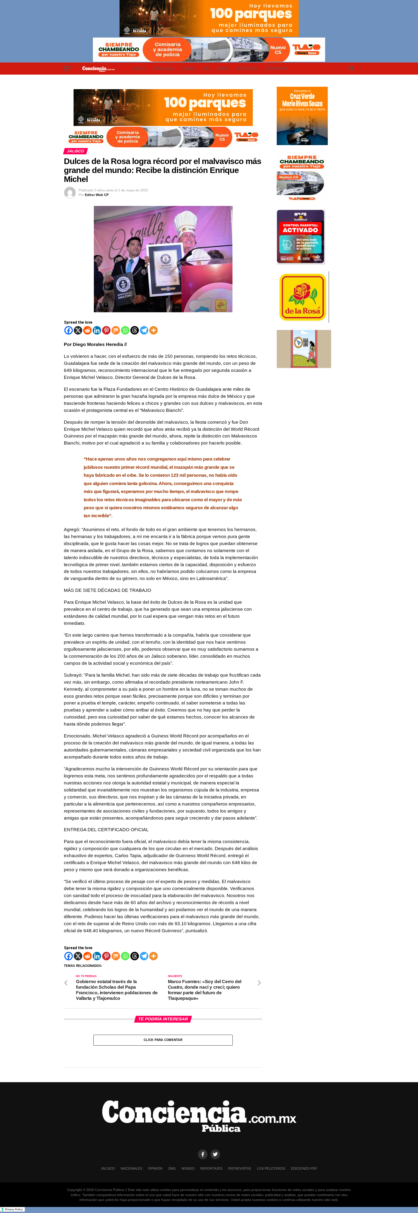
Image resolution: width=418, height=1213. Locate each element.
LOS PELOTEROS (271, 1168)
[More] (153, 330)
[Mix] (116, 330)
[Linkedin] (97, 330)
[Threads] (134, 330)
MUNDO (223, 68)
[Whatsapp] (125, 330)
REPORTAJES (247, 68)
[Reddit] (87, 330)
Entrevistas (276, 68)
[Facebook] (68, 330)
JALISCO (139, 68)
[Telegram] (144, 330)
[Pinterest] (106, 330)
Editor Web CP (97, 195)
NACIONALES (163, 68)
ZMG (206, 68)
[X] (78, 330)
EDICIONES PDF (304, 1168)
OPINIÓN (188, 68)
